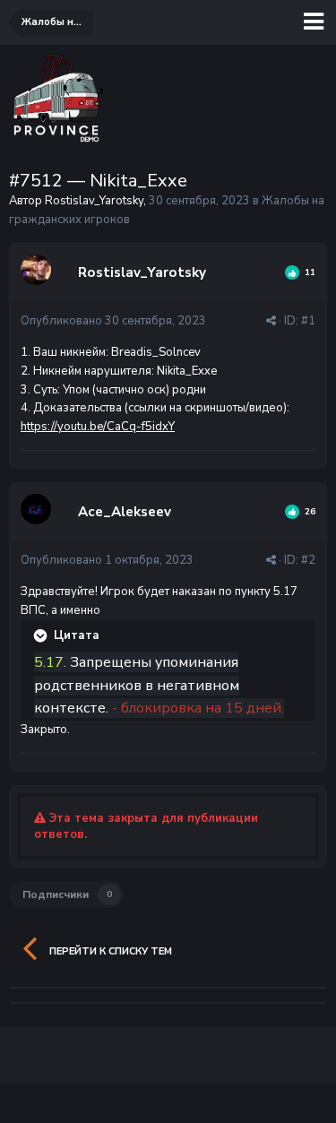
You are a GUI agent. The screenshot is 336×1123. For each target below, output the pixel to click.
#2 (308, 560)
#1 (308, 321)
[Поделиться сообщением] (271, 321)
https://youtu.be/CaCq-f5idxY (98, 427)
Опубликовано (113, 321)
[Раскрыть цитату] (42, 635)
